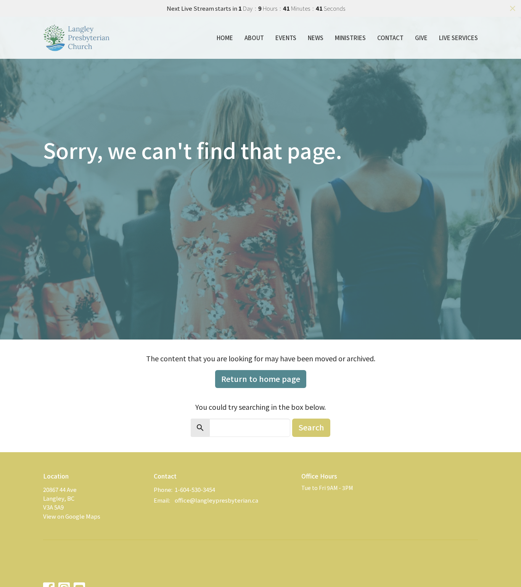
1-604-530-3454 (195, 489)
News (315, 38)
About (254, 38)
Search (311, 427)
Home (225, 38)
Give (421, 38)
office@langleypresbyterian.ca (216, 500)
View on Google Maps (71, 516)
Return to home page (260, 378)
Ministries (350, 38)
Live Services (458, 38)
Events (285, 38)
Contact (390, 38)
